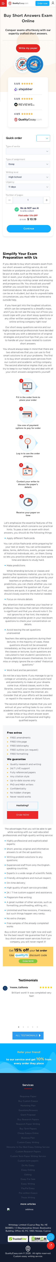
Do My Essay (28, 1166)
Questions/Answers (28, 1110)
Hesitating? (22, 806)
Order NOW (22, 815)
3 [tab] (28, 1027)
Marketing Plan (28, 1106)
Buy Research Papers (28, 1120)
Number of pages (14, 195)
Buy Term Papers (28, 1129)
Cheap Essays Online (28, 1133)
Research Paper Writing (28, 1124)
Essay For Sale (28, 1179)
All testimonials (27, 1036)
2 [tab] (23, 1027)
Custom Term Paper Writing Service (28, 1156)
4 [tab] (32, 1027)
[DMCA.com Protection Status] (39, 1239)
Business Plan (28, 1138)
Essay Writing (28, 1184)
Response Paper (28, 1097)
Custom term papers (28, 1161)
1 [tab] (18, 1027)
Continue (28, 228)
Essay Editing (28, 1170)
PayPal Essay (28, 1189)
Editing (28, 1175)
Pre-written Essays (28, 1193)
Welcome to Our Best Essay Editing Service (28, 1147)
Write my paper (28, 48)
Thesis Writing (28, 1198)
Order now (42, 3)
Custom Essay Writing (28, 1143)
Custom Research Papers (28, 1152)
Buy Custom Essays (28, 1101)
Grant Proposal (28, 1115)
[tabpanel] (28, 993)
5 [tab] (37, 1027)
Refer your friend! (28, 1052)
